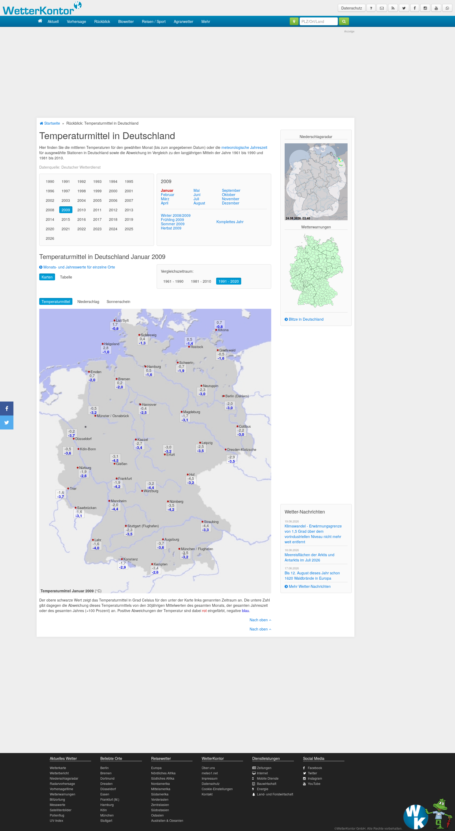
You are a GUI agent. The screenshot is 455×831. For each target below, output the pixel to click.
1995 (129, 181)
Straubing (211, 521)
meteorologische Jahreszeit (244, 147)
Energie (262, 788)
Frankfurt (125, 478)
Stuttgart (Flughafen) (143, 525)
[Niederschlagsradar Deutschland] (316, 181)
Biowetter (126, 21)
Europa (156, 767)
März (165, 198)
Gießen (121, 463)
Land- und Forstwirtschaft (275, 794)
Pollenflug (57, 815)
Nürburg (85, 467)
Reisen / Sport (154, 21)
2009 (66, 209)
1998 (81, 190)
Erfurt (170, 454)
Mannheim (119, 500)
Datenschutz (351, 8)
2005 (97, 200)
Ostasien (157, 815)
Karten (47, 277)
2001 (129, 190)
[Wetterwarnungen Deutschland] (316, 270)
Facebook (315, 767)
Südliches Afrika (162, 778)
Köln (103, 810)
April (164, 203)
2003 (66, 200)
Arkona (223, 329)
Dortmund (107, 778)
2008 (50, 209)
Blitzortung (57, 799)
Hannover (149, 404)
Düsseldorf (83, 438)
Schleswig (148, 334)
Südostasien (160, 810)
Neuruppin (210, 385)
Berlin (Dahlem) (237, 395)
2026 (50, 238)
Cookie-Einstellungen (217, 788)
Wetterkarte (58, 767)
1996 (50, 190)
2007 (129, 200)
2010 (81, 209)
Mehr (205, 21)
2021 (66, 228)
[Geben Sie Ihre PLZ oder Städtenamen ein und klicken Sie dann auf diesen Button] (344, 21)
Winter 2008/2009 (176, 215)
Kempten (160, 563)
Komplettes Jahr (230, 221)
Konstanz (130, 558)
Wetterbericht (59, 773)
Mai (197, 190)
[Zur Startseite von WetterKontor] (40, 21)
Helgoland (111, 343)
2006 (113, 200)
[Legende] (371, 8)
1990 (50, 181)
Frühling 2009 (172, 219)
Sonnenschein (118, 301)
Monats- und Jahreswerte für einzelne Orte (78, 267)
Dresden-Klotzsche (241, 449)
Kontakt (207, 794)
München (107, 815)
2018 (113, 219)
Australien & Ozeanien (167, 820)
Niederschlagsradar (64, 778)
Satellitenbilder (60, 810)
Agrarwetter (183, 21)
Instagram (315, 778)
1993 (97, 181)
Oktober (228, 194)
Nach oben (259, 619)
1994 (113, 181)
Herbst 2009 (171, 228)
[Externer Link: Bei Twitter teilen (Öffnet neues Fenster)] (6, 422)
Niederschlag (88, 301)
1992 (81, 181)
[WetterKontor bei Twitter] (404, 8)
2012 (113, 209)
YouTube (314, 783)
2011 (97, 209)
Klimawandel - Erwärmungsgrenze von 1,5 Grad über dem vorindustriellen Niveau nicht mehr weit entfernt (313, 533)
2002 (50, 200)
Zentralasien (160, 804)
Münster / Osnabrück (113, 415)
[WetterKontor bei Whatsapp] (447, 8)
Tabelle (66, 277)
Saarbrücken (86, 507)
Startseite (51, 123)
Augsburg (172, 539)
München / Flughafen (197, 548)
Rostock (197, 346)
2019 (129, 219)
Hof (192, 474)
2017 (97, 219)
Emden (96, 371)
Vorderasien (160, 799)
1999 (97, 190)
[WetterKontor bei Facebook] (414, 8)
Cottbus (245, 426)
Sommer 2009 (173, 223)
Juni (197, 194)
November (230, 198)
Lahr (98, 539)
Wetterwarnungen (62, 794)
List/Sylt (122, 320)
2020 (50, 228)
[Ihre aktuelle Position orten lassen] (294, 21)
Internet (262, 773)
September (231, 190)
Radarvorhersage (62, 783)
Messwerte (57, 804)
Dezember (230, 203)
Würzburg (151, 490)
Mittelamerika (160, 788)
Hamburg (154, 366)
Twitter (312, 773)
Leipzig (207, 442)
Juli (196, 198)
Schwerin (186, 362)
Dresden (106, 783)
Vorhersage (76, 21)
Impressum (209, 778)
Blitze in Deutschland (306, 319)
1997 (66, 190)
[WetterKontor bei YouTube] (436, 8)
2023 (97, 228)
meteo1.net (210, 773)
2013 (129, 209)
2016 (81, 219)
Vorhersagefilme (61, 788)
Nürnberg (176, 501)
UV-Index (56, 820)
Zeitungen (264, 767)
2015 (66, 219)
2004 (81, 200)
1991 (66, 181)
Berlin (104, 767)
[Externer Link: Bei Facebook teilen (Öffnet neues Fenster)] (6, 409)
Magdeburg (191, 411)
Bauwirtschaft (266, 783)
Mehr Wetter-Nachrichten (309, 586)
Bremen (124, 378)
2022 (81, 228)
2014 (50, 219)
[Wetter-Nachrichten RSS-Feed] (393, 8)
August (199, 203)
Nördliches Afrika (163, 773)
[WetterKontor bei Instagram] (425, 8)
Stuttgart (106, 820)
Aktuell (53, 21)
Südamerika (160, 794)
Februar (167, 194)
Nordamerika (160, 783)
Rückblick (102, 21)
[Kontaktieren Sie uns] (382, 8)
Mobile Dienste (268, 778)
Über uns (208, 767)
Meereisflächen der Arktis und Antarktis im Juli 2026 (309, 557)
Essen (104, 794)
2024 (113, 228)
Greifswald (227, 350)
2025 (129, 228)
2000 (113, 190)
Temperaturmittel (56, 301)
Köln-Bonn (88, 448)
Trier (73, 488)
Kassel (142, 439)
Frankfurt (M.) (109, 799)
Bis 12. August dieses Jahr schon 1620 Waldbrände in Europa (312, 575)
